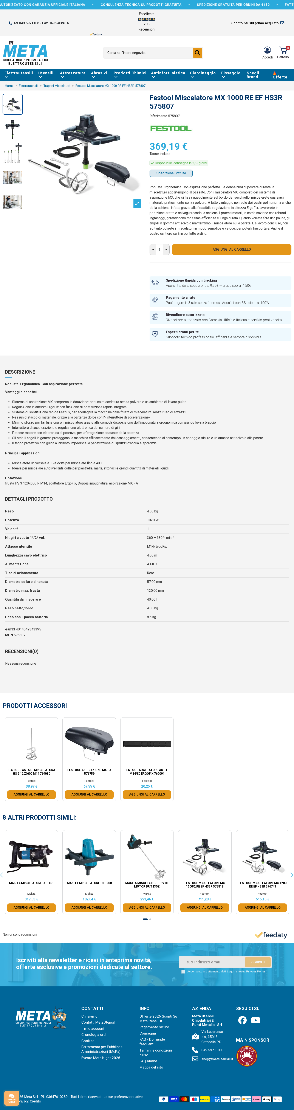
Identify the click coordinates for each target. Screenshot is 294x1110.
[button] (184, 498)
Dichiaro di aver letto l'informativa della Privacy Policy (151, 591)
